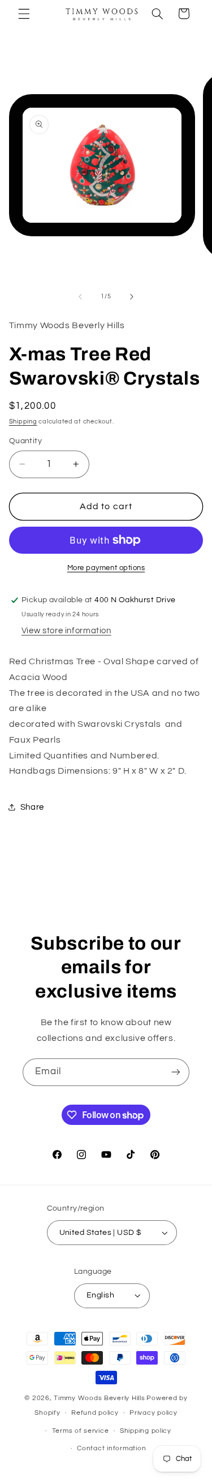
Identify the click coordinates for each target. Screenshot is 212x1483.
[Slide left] (80, 296)
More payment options (106, 568)
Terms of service (80, 1431)
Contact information (111, 1448)
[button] (24, 14)
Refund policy (95, 1413)
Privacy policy (153, 1413)
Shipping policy (145, 1431)
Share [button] (32, 807)
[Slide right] (131, 296)
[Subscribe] (176, 1072)
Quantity (25, 441)
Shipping (23, 421)
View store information (66, 630)
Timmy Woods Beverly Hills (99, 1398)
